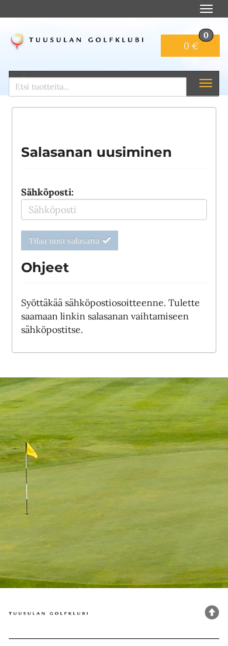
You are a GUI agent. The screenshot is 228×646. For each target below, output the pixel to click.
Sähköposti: (47, 192)
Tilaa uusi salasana (64, 240)
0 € (196, 43)
